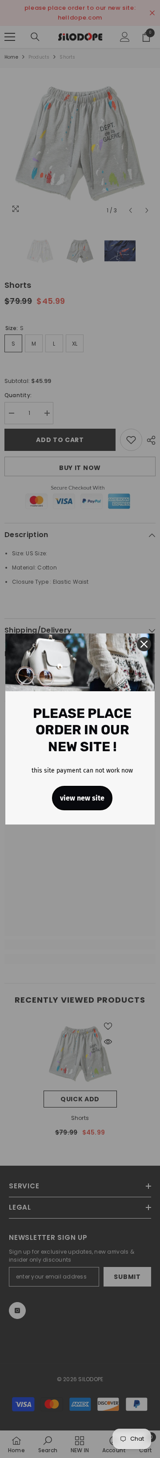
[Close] (144, 644)
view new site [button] (82, 798)
